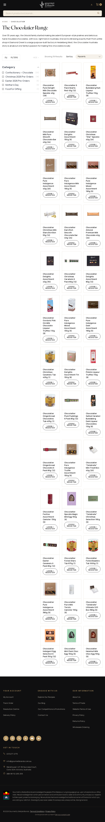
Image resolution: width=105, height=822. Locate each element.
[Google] (25, 738)
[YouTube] (32, 738)
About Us (76, 697)
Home (5, 22)
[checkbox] (20, 73)
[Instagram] (12, 738)
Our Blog (41, 703)
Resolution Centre (11, 709)
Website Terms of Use (82, 709)
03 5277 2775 (12, 754)
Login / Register (50, 101)
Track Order (8, 703)
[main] (74, 365)
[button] (89, 56)
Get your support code (62, 815)
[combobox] (49, 13)
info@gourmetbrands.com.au (19, 761)
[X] (19, 738)
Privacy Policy (78, 715)
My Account (8, 697)
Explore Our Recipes (46, 697)
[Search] (98, 13)
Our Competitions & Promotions (51, 709)
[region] (20, 361)
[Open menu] (5, 5)
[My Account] (91, 5)
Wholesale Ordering (81, 727)
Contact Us (43, 715)
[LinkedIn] (38, 738)
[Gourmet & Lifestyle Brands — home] (47, 4)
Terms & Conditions (37, 811)
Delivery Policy (9, 715)
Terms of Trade (79, 703)
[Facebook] (5, 738)
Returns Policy (79, 721)
